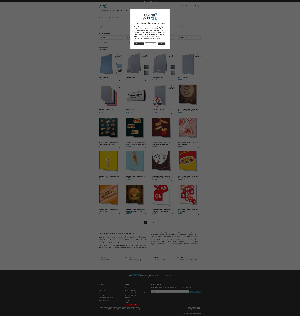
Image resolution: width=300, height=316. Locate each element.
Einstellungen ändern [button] (150, 43)
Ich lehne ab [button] (161, 43)
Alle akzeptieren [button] (138, 43)
